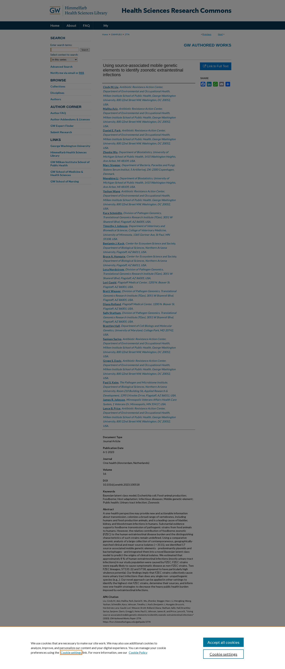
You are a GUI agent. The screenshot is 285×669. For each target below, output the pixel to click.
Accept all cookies (223, 642)
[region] (142, 647)
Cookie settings (71, 652)
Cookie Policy (138, 652)
